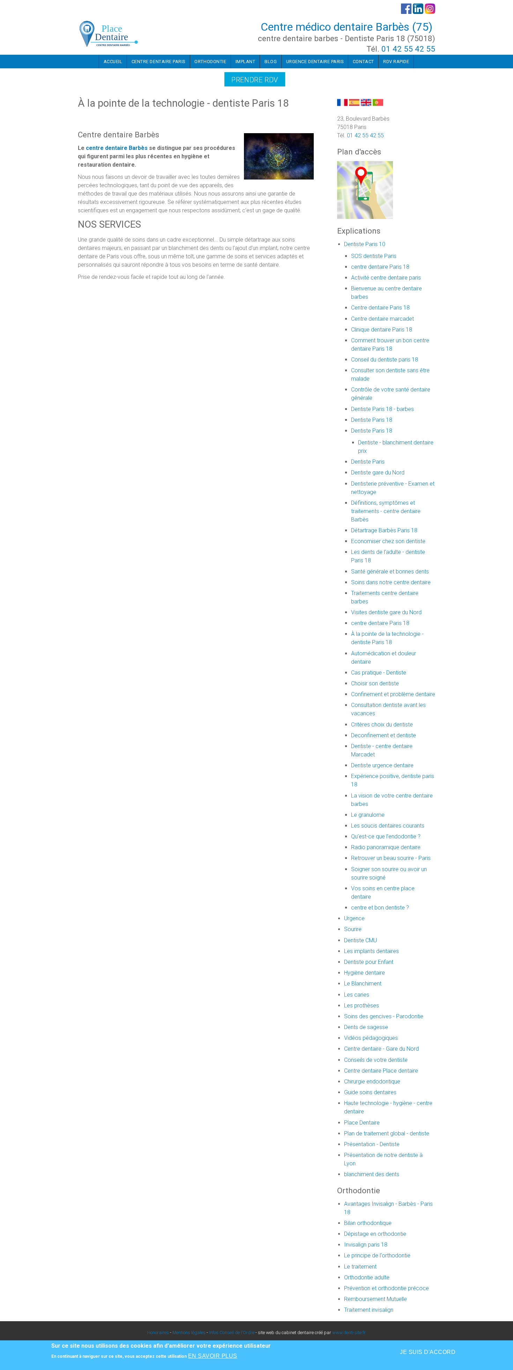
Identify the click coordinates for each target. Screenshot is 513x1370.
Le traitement (360, 1266)
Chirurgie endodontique (372, 1081)
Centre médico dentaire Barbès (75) (346, 26)
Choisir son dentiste (375, 683)
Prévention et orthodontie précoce (386, 1288)
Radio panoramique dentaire (386, 847)
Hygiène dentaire (364, 972)
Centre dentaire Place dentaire (381, 1070)
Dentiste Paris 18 (371, 420)
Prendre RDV (254, 80)
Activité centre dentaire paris (386, 277)
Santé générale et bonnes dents (390, 571)
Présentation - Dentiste (372, 1144)
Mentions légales (189, 1332)
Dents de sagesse (366, 1027)
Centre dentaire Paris (158, 61)
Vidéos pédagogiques (371, 1038)
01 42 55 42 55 (408, 48)
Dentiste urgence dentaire (382, 765)
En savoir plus (212, 1356)
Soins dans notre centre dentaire (391, 582)
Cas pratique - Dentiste (378, 672)
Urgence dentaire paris (315, 61)
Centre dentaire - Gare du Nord (381, 1048)
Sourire (353, 929)
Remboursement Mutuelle (375, 1299)
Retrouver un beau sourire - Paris (391, 858)
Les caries (356, 994)
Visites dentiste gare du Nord (386, 612)
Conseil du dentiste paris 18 (384, 359)
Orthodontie (210, 61)
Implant (245, 61)
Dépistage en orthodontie (375, 1234)
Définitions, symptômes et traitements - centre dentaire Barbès (386, 511)
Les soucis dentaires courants (387, 825)
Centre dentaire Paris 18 (380, 307)
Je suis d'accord (427, 1352)
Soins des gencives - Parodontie (383, 1016)
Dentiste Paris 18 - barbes (382, 409)
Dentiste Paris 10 (364, 244)
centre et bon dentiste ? (380, 907)
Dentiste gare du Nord (377, 472)
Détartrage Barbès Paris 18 (384, 530)
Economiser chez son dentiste (388, 541)
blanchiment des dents (371, 1174)
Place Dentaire (362, 1122)
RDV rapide (396, 61)
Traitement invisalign (368, 1310)
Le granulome (368, 815)
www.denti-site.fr (349, 1332)
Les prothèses (361, 1005)
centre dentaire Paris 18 (380, 267)
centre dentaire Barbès (117, 148)
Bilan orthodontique (368, 1223)
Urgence (354, 918)
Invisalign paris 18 (365, 1244)
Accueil (113, 61)
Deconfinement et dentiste (383, 735)
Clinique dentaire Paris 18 (381, 329)
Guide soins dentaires (370, 1092)
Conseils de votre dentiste (376, 1060)
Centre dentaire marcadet (382, 318)
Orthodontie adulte (366, 1277)
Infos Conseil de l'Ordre (231, 1332)
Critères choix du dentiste (382, 724)
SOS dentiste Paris (373, 256)
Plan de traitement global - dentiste (386, 1133)
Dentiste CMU (360, 940)
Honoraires (158, 1332)
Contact (363, 61)
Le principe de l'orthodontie (377, 1255)
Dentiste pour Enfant (368, 962)
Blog (271, 61)
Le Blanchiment (362, 983)
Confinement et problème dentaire (393, 694)
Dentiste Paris (368, 461)
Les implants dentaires (371, 951)
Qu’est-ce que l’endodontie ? (386, 836)
